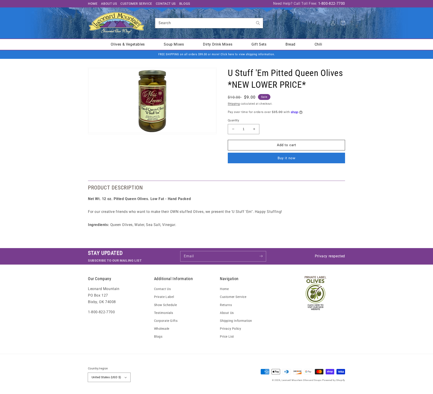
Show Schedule (165, 305)
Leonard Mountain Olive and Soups (301, 380)
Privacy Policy (230, 328)
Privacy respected (330, 256)
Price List (227, 336)
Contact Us (166, 3)
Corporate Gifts (166, 321)
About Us (109, 3)
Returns (226, 305)
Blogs (184, 3)
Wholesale (161, 328)
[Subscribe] (261, 256)
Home (92, 3)
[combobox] (209, 23)
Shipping (234, 103)
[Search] (258, 23)
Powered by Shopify (333, 380)
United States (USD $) (106, 377)
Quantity (233, 120)
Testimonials (163, 313)
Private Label (164, 297)
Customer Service (136, 3)
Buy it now (286, 158)
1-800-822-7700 (331, 3)
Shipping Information (236, 321)
